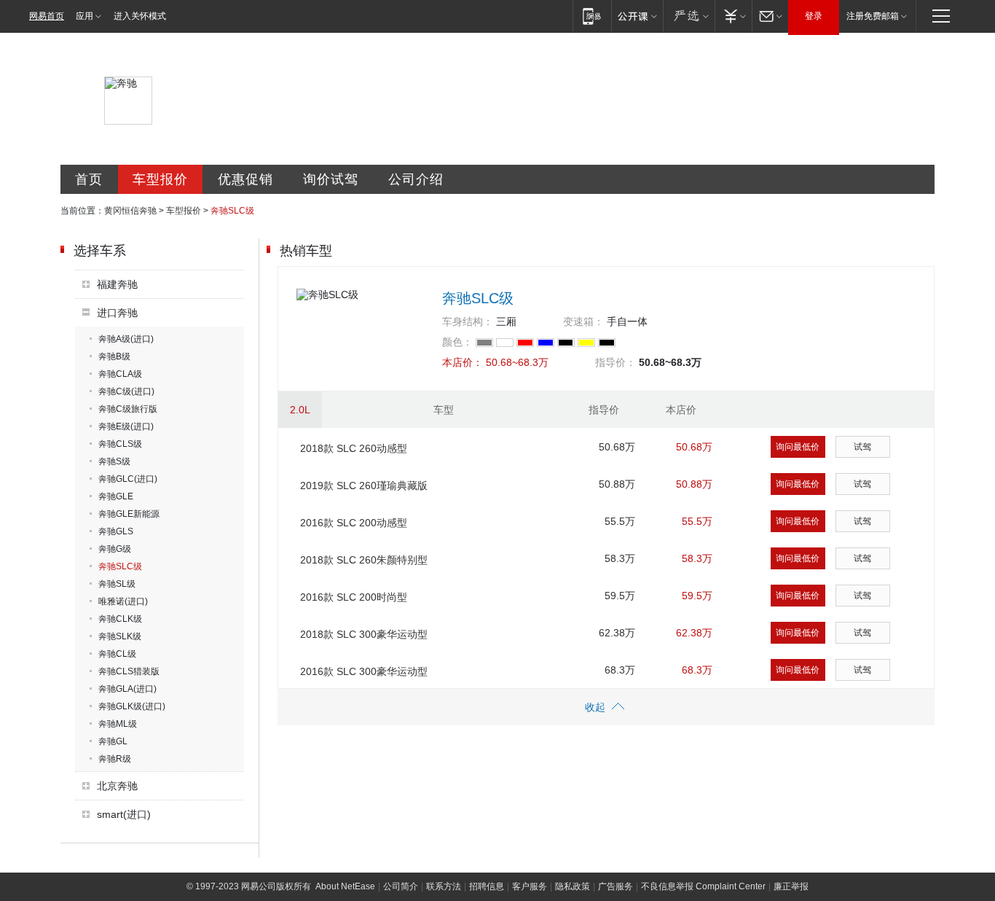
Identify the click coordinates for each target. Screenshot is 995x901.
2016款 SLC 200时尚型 (353, 597)
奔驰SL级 (116, 584)
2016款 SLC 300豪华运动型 (364, 671)
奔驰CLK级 (120, 619)
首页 (89, 179)
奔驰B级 (114, 356)
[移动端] (592, 15)
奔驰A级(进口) (126, 339)
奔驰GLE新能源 (129, 514)
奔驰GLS (115, 531)
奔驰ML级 (117, 724)
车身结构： (467, 321)
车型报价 (160, 179)
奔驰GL (112, 741)
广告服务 (615, 886)
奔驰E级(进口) (126, 426)
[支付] (733, 15)
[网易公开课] (637, 15)
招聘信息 (486, 886)
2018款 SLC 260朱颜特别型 (364, 560)
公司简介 (400, 886)
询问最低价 (797, 447)
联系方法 (443, 886)
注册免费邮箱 (872, 16)
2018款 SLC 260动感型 (353, 448)
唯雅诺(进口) (123, 601)
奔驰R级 (114, 759)
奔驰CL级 (117, 654)
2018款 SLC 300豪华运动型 (364, 634)
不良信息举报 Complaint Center (703, 886)
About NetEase (345, 886)
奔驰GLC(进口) (127, 479)
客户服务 (529, 886)
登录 (813, 16)
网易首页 (46, 16)
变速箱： (583, 321)
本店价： (462, 362)
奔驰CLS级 (120, 444)
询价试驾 (330, 179)
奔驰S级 (114, 461)
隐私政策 (572, 886)
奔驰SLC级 (120, 566)
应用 (84, 16)
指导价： (615, 362)
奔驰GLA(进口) (127, 689)
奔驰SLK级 (119, 636)
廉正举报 (791, 886)
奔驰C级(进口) (126, 391)
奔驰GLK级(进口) (131, 706)
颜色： (457, 342)
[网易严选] (689, 15)
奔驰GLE (115, 496)
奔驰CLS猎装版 (129, 671)
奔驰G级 (114, 549)
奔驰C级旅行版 (127, 409)
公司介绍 (416, 179)
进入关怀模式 (140, 16)
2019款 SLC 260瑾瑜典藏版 (364, 485)
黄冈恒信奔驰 (130, 211)
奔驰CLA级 (120, 374)
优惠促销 (245, 179)
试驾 (862, 447)
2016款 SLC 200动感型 (353, 522)
